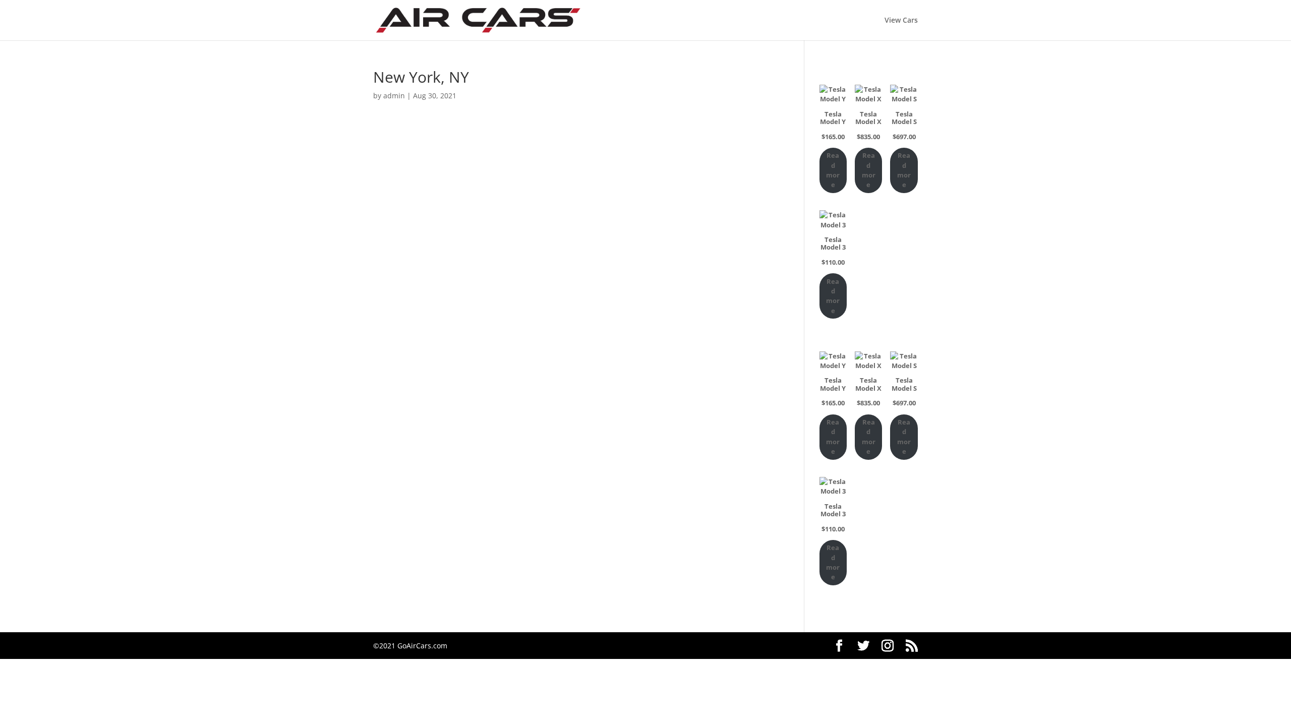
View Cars (901, 21)
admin (394, 95)
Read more (833, 170)
